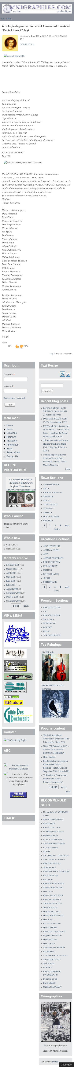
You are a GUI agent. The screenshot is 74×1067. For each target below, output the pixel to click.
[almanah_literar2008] (14, 55)
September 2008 (13, 592)
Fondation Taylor (50, 835)
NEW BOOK (49, 623)
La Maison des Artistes (53, 831)
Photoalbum (13, 444)
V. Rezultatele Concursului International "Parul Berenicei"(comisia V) (55, 778)
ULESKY (47, 967)
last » (57, 529)
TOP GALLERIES (51, 635)
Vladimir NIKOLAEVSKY (55, 955)
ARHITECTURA (51, 484)
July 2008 (10, 584)
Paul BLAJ (48, 879)
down (21, 346)
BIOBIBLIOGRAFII (52, 492)
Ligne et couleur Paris (53, 839)
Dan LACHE (49, 943)
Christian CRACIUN (52, 903)
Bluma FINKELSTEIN (53, 883)
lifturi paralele (49, 756)
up (17, 346)
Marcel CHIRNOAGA (53, 819)
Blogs (10, 448)
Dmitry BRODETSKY (53, 915)
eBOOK (47, 577)
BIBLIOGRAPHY (51, 561)
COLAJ (46, 500)
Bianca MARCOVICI (53, 895)
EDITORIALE (50, 581)
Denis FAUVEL (50, 939)
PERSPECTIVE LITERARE (56, 871)
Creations (12, 432)
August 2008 (12, 588)
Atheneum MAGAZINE (54, 843)
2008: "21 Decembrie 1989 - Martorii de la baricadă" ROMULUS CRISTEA (56, 749)
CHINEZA (48, 496)
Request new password (14, 398)
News (10, 429)
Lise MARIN (49, 823)
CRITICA (47, 512)
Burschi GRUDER (51, 827)
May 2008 (10, 576)
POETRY (47, 627)
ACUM (46, 851)
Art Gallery (12, 440)
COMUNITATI (27, 44)
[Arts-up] (15, 653)
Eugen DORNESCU (52, 935)
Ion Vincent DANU (52, 923)
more (68, 791)
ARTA (46, 488)
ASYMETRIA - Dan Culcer (56, 855)
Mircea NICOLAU (51, 959)
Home (10, 425)
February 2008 (12, 564)
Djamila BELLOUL (52, 911)
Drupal (55, 1061)
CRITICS (47, 569)
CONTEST (48, 508)
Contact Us (12, 456)
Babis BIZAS (49, 982)
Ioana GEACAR (50, 875)
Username (9, 374)
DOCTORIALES (51, 516)
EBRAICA (48, 520)
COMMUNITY (50, 565)
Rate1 (4, 342)
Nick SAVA (48, 963)
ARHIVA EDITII (51, 549)
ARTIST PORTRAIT (53, 557)
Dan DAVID (48, 891)
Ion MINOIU (49, 951)
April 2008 (11, 572)
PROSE (46, 631)
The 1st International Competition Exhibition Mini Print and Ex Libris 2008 (56, 738)
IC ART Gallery (50, 847)
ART (45, 553)
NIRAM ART (49, 867)
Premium (11, 436)
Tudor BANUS (50, 907)
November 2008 (13, 600)
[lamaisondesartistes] (17, 633)
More (67, 468)
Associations (13, 452)
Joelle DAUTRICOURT (54, 931)
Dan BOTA (48, 919)
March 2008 (11, 568)
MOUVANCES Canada (54, 859)
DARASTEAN (50, 927)
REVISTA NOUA (51, 863)
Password (9, 386)
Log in (53, 353)
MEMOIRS (48, 619)
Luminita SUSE (50, 978)
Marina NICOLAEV (52, 986)
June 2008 (10, 580)
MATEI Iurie (48, 652)
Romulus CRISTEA (52, 899)
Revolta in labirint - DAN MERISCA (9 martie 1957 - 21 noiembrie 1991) (55, 411)
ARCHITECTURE (51, 545)
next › (26, 605)
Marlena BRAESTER (53, 887)
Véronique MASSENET (54, 947)
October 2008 (12, 596)
